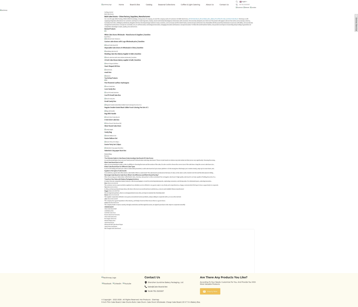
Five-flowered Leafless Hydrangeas (116, 83)
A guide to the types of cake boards (115, 171)
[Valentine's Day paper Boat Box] (113, 148)
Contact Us (224, 4)
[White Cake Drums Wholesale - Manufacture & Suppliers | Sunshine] (105, 31)
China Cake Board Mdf (110, 209)
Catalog (149, 4)
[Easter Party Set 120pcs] (111, 142)
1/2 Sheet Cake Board (232, 19)
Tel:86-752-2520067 (156, 291)
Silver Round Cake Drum (112, 126)
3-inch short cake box (111, 120)
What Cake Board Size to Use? (113, 162)
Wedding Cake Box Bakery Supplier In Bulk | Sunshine (122, 54)
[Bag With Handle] (109, 111)
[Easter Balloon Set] (110, 135)
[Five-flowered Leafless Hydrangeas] (105, 80)
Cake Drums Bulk (128, 302)
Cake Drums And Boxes (110, 226)
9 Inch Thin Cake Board (111, 302)
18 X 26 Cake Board (194, 19)
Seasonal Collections (166, 4)
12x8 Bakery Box (108, 211)
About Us (210, 4)
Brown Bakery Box (205, 19)
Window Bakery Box (109, 220)
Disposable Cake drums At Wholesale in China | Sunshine (123, 48)
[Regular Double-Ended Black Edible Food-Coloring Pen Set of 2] (123, 105)
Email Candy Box (110, 101)
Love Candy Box (110, 89)
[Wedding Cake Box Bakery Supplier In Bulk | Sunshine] (111, 51)
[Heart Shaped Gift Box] (111, 63)
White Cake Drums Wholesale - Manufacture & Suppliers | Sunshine (127, 35)
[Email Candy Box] (109, 98)
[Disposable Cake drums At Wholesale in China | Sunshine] (111, 45)
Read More (107, 37)
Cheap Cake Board (173, 302)
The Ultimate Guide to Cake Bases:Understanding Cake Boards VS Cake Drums (128, 158)
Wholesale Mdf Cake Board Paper (113, 224)
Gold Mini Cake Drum (110, 213)
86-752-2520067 (244, 4)
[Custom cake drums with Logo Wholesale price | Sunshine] (112, 39)
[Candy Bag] (108, 129)
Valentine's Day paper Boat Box (115, 150)
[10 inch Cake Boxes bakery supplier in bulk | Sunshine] (120, 57)
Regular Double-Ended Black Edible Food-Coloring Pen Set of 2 (126, 107)
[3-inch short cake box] (112, 117)
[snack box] (108, 69)
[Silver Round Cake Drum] (112, 123)
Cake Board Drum (109, 222)
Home (121, 4)
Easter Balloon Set (110, 138)
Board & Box (135, 4)
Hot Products (145, 299)
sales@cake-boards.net (157, 287)
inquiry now (212, 291)
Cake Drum (141, 302)
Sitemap (155, 299)
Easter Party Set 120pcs (112, 144)
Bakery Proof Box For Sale (218, 19)
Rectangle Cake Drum (110, 218)
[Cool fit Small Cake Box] (111, 92)
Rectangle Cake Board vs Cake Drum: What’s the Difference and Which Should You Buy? (131, 175)
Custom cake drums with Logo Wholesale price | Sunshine (124, 41)
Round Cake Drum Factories (112, 215)
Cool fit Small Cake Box (112, 95)
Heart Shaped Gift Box (112, 66)
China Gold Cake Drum (110, 216)
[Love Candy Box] (109, 86)
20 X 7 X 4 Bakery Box (191, 302)
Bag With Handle (110, 113)
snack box (107, 72)
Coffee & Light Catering (190, 4)
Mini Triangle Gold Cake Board (112, 228)
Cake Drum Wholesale (156, 302)
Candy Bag (108, 132)
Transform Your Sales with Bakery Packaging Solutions (121, 179)
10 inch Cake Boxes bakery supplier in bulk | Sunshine (122, 60)
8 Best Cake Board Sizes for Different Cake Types (119, 166)
